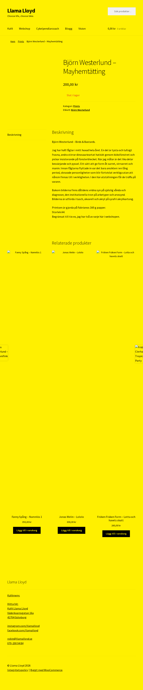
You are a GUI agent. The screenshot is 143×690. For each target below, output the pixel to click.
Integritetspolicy (17, 670)
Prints (21, 41)
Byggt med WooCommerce (46, 670)
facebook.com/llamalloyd (22, 630)
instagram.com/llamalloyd (23, 626)
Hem (12, 41)
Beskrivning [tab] (14, 134)
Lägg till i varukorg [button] (27, 530)
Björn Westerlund (80, 109)
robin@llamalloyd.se (19, 638)
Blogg (68, 28)
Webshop (24, 28)
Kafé (10, 28)
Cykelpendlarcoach (47, 28)
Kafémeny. (13, 595)
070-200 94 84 (15, 643)
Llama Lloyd (21, 10)
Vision (82, 28)
